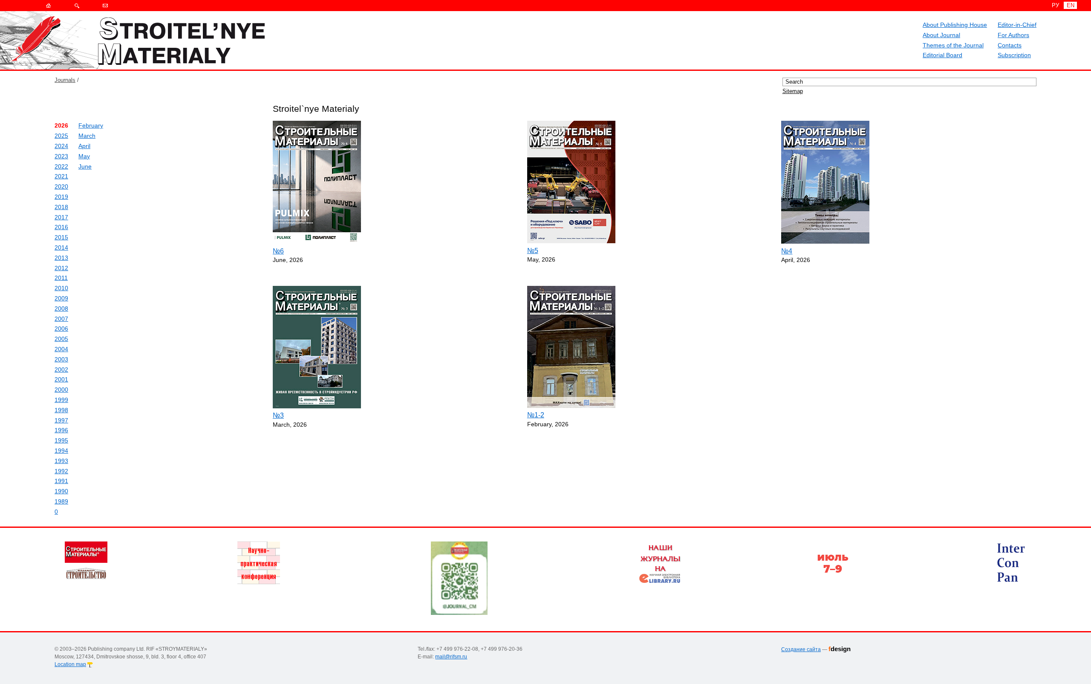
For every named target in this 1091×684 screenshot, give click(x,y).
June (85, 166)
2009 (61, 298)
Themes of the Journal (953, 45)
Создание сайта (801, 649)
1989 (61, 501)
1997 (61, 420)
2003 (61, 359)
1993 (61, 460)
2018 (61, 207)
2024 (61, 146)
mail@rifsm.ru (451, 657)
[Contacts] (105, 5)
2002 (61, 369)
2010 (61, 288)
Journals (65, 80)
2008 (61, 308)
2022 (61, 166)
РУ (1055, 5)
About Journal (941, 35)
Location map (70, 664)
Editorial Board (942, 55)
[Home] (48, 5)
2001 (61, 379)
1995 (61, 440)
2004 (61, 349)
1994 (61, 450)
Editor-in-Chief (1017, 24)
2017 (61, 217)
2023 (61, 156)
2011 (61, 277)
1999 (61, 399)
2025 (61, 135)
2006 (61, 328)
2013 (61, 257)
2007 (61, 318)
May (84, 156)
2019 (61, 196)
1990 (61, 491)
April (84, 146)
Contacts (1010, 45)
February (90, 125)
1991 (61, 480)
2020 (61, 186)
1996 (61, 430)
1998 (61, 410)
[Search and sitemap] (77, 5)
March (86, 135)
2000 (61, 389)
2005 (61, 338)
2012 (61, 268)
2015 (61, 237)
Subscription (1014, 55)
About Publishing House (955, 24)
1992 (61, 471)
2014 (61, 247)
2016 (61, 227)
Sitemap (792, 91)
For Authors (1013, 35)
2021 (61, 176)
